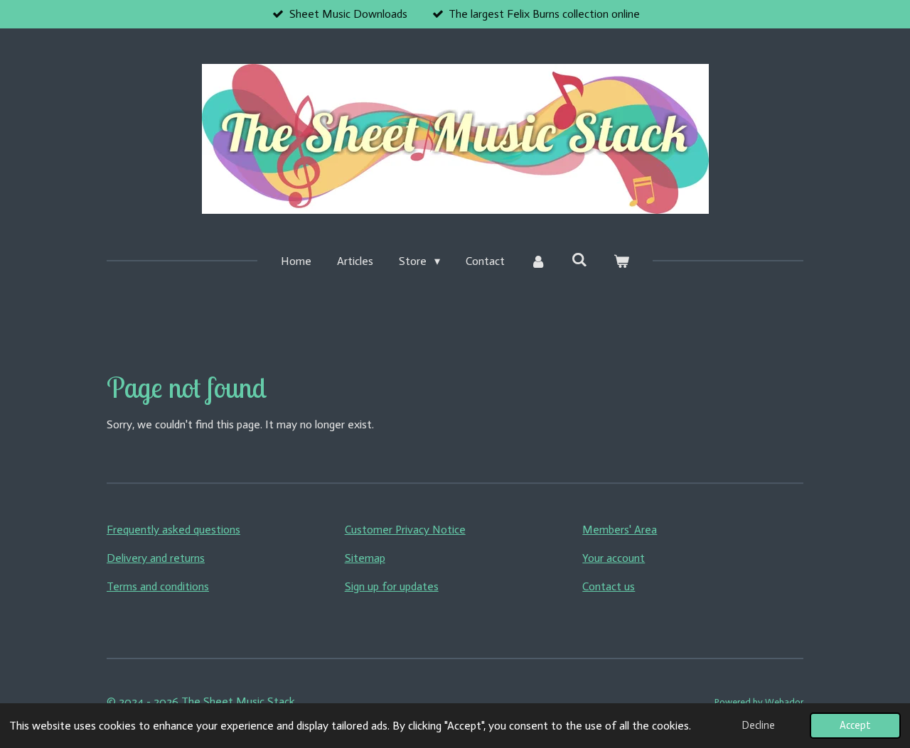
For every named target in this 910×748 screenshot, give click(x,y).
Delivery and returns (156, 558)
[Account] (538, 261)
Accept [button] (855, 725)
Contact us (608, 586)
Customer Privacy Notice (405, 529)
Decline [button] (758, 725)
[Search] (579, 259)
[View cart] (621, 261)
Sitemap (365, 558)
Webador (784, 702)
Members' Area (619, 529)
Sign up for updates (392, 586)
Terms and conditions (158, 586)
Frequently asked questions (173, 529)
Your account (613, 558)
